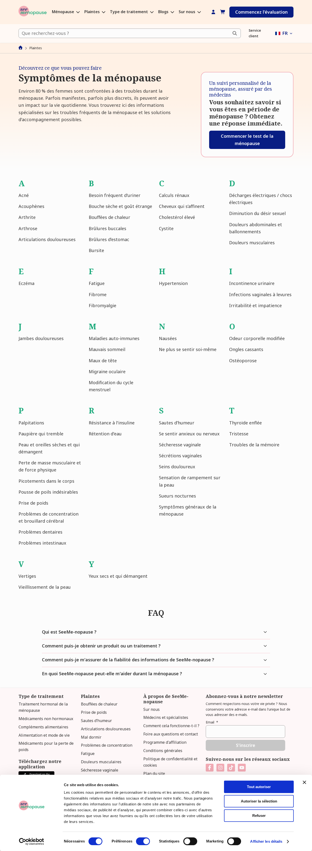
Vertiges (27, 576)
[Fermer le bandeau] (304, 782)
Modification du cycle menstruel (111, 386)
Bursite (96, 250)
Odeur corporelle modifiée (257, 338)
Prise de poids (33, 503)
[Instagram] (220, 768)
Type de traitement (129, 12)
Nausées (168, 338)
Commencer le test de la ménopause (247, 139)
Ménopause (63, 12)
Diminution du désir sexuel (257, 213)
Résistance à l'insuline (112, 423)
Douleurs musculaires (252, 242)
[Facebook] (210, 768)
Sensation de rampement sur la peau (189, 481)
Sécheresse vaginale (180, 445)
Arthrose (28, 228)
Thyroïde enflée (245, 423)
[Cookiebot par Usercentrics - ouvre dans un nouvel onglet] (31, 841)
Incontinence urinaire (251, 283)
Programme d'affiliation (164, 742)
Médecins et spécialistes (165, 717)
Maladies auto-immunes (114, 338)
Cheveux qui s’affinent (182, 206)
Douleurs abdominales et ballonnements (255, 228)
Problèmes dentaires (40, 532)
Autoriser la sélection (259, 801)
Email (212, 722)
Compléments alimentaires (43, 727)
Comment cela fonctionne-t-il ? (171, 725)
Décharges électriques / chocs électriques (260, 198)
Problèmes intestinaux (42, 543)
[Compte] (213, 12)
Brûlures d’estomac (109, 239)
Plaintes (92, 12)
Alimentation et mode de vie (44, 735)
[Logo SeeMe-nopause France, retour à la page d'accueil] (33, 12)
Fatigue (97, 283)
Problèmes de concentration (106, 745)
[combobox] (130, 33)
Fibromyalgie (102, 305)
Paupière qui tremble (41, 434)
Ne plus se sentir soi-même (187, 349)
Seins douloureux (177, 467)
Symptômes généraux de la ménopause (187, 510)
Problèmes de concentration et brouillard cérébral (48, 517)
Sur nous (187, 12)
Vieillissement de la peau (45, 587)
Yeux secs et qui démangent (118, 576)
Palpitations (31, 423)
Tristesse (238, 434)
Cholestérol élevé (177, 217)
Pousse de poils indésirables (48, 492)
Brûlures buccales (107, 228)
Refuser (259, 815)
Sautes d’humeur (176, 423)
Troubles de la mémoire (254, 445)
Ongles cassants (246, 349)
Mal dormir (91, 737)
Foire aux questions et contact (170, 734)
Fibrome (98, 294)
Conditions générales (162, 750)
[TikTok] (231, 768)
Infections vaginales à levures (260, 294)
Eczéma (26, 283)
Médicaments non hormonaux (46, 718)
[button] (284, 33)
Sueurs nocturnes (177, 496)
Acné (24, 195)
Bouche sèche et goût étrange (120, 206)
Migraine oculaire (107, 371)
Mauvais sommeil (107, 349)
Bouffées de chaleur (109, 217)
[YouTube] (242, 768)
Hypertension (173, 283)
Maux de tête (103, 360)
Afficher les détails (266, 841)
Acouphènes (31, 206)
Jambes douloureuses (41, 338)
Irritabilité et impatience (255, 305)
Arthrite (27, 217)
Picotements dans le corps (46, 481)
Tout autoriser (259, 787)
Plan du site (154, 773)
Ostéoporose (243, 360)
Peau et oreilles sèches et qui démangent (49, 448)
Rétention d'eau (105, 434)
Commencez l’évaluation (261, 12)
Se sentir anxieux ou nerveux (189, 434)
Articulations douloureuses (47, 239)
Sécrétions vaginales (180, 456)
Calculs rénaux (174, 195)
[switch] (143, 841)
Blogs (163, 12)
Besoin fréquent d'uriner (114, 195)
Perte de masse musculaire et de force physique (50, 466)
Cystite (166, 228)
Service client (255, 33)
